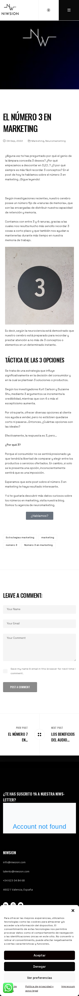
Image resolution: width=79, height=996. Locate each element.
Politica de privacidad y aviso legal (39, 988)
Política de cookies (10, 988)
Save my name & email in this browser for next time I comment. (43, 671)
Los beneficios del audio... (63, 737)
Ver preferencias (39, 978)
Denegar (39, 966)
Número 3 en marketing (38, 545)
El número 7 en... (18, 737)
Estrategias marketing (20, 537)
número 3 (11, 545)
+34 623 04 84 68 (14, 880)
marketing (47, 537)
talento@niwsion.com (16, 871)
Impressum (68, 986)
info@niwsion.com (14, 862)
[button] (73, 910)
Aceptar (40, 955)
